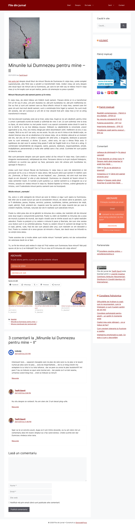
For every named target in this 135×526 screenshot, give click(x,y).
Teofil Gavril (20, 390)
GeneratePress (81, 523)
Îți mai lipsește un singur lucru (109, 159)
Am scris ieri (13, 81)
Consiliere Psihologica (110, 295)
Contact (121, 5)
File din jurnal (17, 5)
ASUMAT (103, 40)
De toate (88, 5)
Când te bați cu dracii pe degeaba (73, 306)
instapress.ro (102, 174)
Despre (78, 5)
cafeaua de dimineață (106, 152)
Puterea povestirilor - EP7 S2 (109, 123)
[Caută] (124, 25)
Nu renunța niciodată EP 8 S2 (109, 119)
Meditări (101, 5)
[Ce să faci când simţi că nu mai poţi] (47, 298)
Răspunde (15, 378)
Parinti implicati (106, 107)
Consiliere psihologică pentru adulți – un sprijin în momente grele (109, 316)
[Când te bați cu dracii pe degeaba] (73, 298)
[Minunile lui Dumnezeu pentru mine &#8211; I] (20, 298)
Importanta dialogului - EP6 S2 (110, 126)
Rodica (100, 180)
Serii (110, 5)
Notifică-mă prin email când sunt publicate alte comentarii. (35, 503)
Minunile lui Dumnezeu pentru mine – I (24, 322)
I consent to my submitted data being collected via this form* (111, 217)
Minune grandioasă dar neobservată (23, 324)
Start (69, 5)
